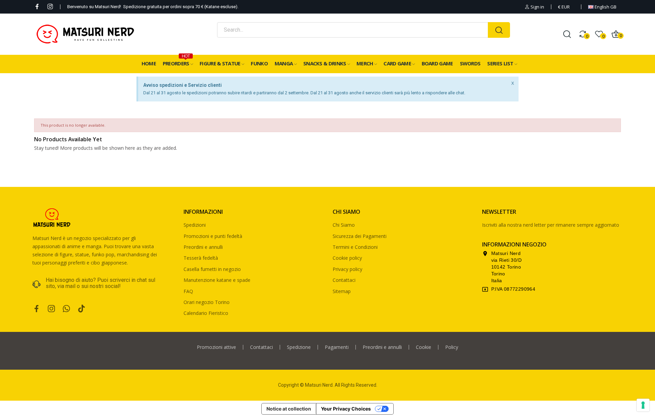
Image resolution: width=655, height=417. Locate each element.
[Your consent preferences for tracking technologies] (643, 405)
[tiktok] (81, 309)
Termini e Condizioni (355, 247)
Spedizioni (195, 225)
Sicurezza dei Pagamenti (360, 236)
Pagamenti (337, 347)
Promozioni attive (216, 347)
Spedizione (299, 347)
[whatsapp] (66, 309)
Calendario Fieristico (206, 313)
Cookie (423, 347)
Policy (451, 347)
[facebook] (37, 6)
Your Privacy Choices (346, 409)
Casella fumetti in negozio (212, 269)
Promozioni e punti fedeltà (213, 236)
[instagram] (50, 6)
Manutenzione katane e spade (217, 280)
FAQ (188, 291)
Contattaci (344, 280)
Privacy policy (347, 269)
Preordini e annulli (203, 247)
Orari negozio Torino (207, 302)
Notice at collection (288, 409)
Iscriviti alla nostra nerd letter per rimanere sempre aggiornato (550, 225)
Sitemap (342, 291)
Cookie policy (347, 258)
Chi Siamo (344, 225)
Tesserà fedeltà (201, 258)
